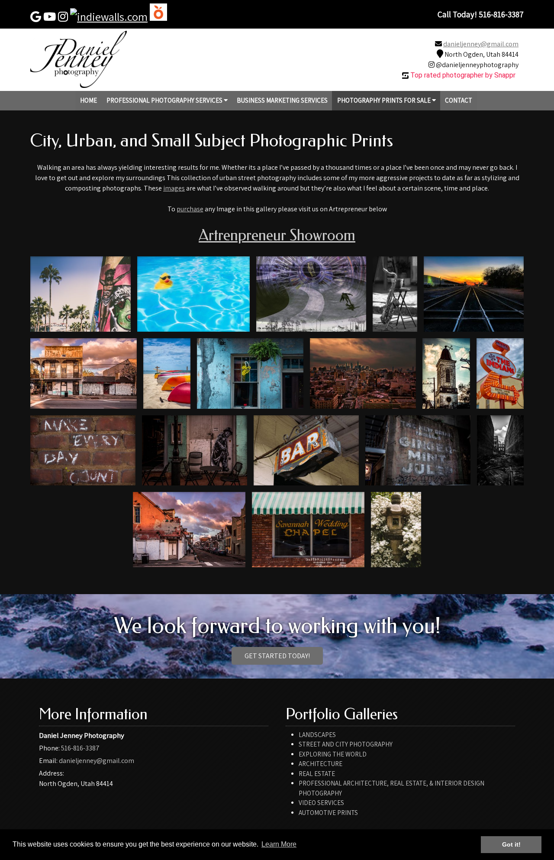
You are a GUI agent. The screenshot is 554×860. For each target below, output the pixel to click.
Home (88, 100)
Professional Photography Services (165, 100)
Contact (458, 100)
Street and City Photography (346, 744)
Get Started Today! (277, 655)
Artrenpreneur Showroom (277, 235)
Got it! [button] (511, 844)
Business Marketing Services (282, 100)
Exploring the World (333, 754)
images (174, 188)
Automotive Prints (328, 812)
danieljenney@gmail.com (481, 43)
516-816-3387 (80, 748)
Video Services (321, 803)
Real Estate (317, 773)
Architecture (320, 764)
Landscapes (317, 735)
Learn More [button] (278, 844)
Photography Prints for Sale (384, 100)
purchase (190, 208)
